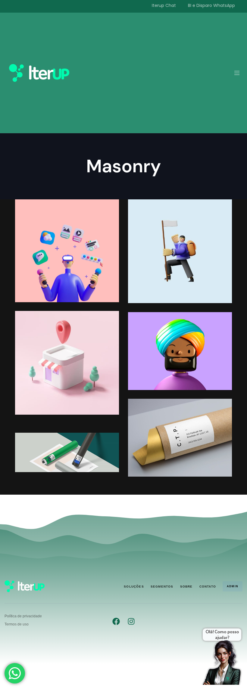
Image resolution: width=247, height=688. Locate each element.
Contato (207, 586)
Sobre (186, 586)
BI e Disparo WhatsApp (211, 5)
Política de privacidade (23, 616)
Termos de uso (17, 624)
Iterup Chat (164, 5)
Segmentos (162, 586)
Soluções (134, 586)
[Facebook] (116, 621)
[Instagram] (131, 621)
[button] (239, 73)
